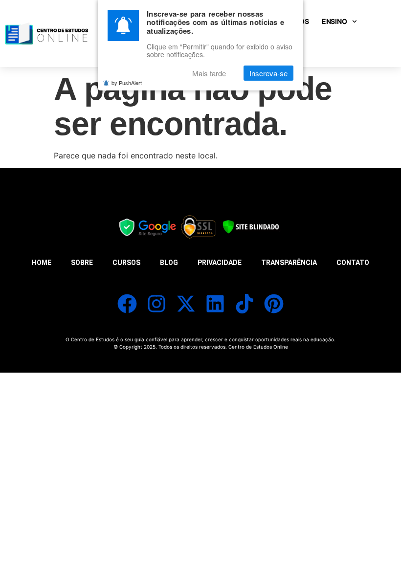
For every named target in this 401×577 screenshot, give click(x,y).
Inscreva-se (268, 73)
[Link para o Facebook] (127, 303)
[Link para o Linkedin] (215, 303)
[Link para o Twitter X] (186, 303)
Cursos (126, 262)
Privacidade (220, 262)
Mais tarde (209, 73)
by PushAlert (126, 83)
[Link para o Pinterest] (274, 303)
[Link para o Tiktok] (244, 303)
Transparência (289, 262)
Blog (169, 262)
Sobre (82, 262)
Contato (352, 262)
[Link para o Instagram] (156, 303)
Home (41, 262)
